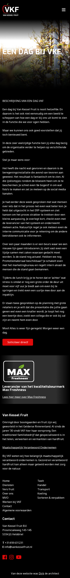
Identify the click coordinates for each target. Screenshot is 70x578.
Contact (7, 506)
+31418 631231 (14, 542)
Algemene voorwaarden (16, 510)
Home (6, 481)
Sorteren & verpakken (50, 497)
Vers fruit (8, 489)
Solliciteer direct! (17, 342)
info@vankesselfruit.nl (18, 547)
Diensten (8, 485)
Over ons (7, 493)
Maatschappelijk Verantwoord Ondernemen (29, 447)
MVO (5, 497)
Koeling (42, 493)
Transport (43, 489)
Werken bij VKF (11, 502)
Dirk (41, 573)
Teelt (40, 481)
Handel (41, 485)
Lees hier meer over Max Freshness (24, 397)
